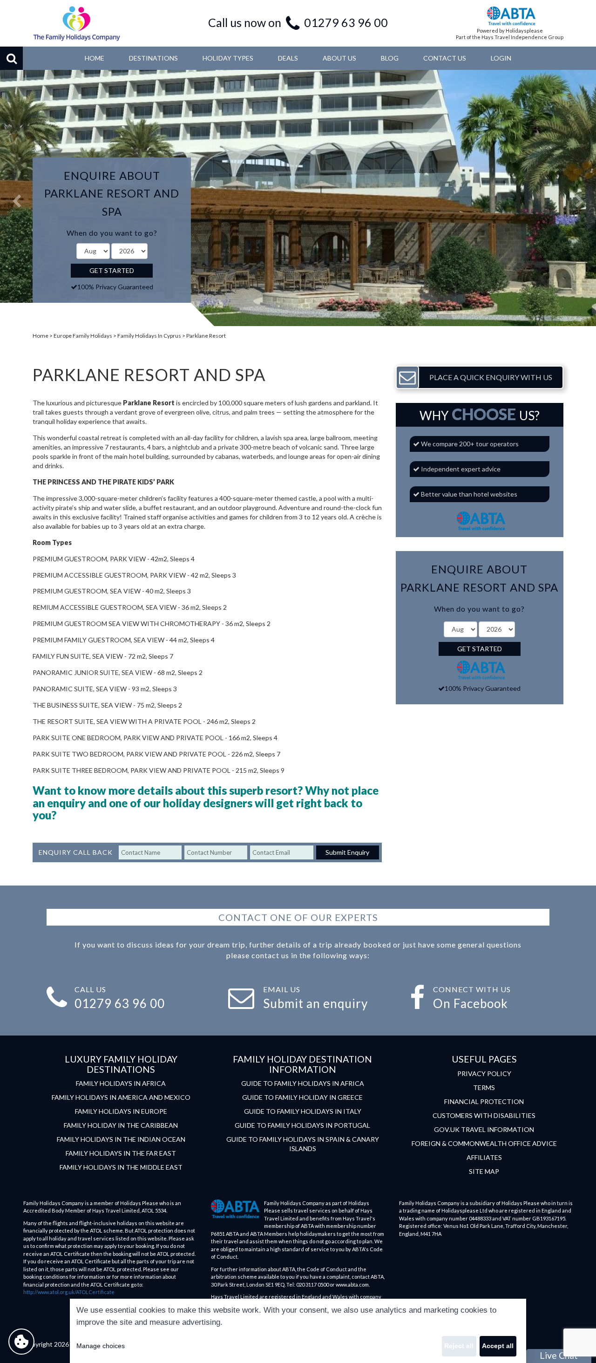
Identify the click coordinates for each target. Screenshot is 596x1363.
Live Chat (559, 1355)
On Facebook (470, 1003)
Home (40, 335)
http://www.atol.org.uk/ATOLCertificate (69, 1292)
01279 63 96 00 (346, 22)
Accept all (498, 1345)
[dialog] (298, 1331)
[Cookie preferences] (21, 1342)
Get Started (111, 270)
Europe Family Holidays (83, 335)
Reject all (459, 1345)
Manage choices (100, 1345)
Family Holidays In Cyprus (149, 335)
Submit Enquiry (347, 852)
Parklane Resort (206, 335)
